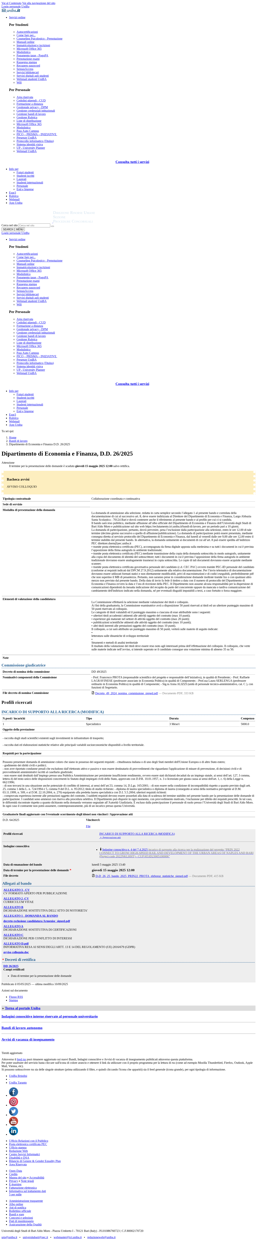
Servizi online (17, 17)
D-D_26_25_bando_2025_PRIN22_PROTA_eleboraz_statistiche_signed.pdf (142, 876)
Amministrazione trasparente (26, 1200)
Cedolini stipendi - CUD (31, 100)
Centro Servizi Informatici (24, 1154)
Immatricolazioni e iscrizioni (33, 45)
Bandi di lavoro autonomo (22, 1028)
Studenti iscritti (25, 175)
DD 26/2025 (10, 966)
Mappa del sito (18, 1177)
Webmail (14, 199)
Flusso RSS (16, 996)
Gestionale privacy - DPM (32, 107)
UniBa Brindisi (18, 1075)
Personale (22, 185)
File (88, 826)
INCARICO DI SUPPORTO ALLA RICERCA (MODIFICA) (137, 833)
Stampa (13, 1000)
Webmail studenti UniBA (32, 79)
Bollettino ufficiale (20, 1211)
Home (12, 437)
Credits (13, 1174)
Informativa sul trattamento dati (27, 1191)
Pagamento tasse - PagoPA (32, 55)
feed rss (21, 1059)
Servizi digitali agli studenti (33, 75)
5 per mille (15, 1194)
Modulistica (23, 52)
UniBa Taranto (18, 1082)
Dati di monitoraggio (21, 1221)
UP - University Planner (31, 147)
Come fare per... (26, 35)
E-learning (15, 1184)
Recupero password (28, 65)
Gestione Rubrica (27, 117)
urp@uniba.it (9, 1237)
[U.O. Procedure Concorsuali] (27, 221)
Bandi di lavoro (18, 440)
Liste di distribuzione (29, 120)
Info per (13, 169)
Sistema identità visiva (30, 144)
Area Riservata (18, 1164)
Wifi (19, 82)
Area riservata (25, 97)
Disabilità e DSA (19, 1157)
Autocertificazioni (27, 31)
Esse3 (12, 192)
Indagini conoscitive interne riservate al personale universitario (50, 1016)
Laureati (21, 179)
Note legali (27, 1181)
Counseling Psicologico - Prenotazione (39, 38)
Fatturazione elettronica (23, 1187)
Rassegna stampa (27, 62)
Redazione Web (18, 1150)
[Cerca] (52, 226)
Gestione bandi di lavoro (31, 114)
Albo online (16, 1204)
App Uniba (15, 202)
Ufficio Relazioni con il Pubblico (28, 1140)
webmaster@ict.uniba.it (68, 1237)
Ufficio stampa (18, 1147)
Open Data (15, 1170)
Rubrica (13, 196)
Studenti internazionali (30, 182)
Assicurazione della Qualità (25, 1224)
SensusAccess (25, 69)
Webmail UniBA (27, 151)
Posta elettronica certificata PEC (28, 1144)
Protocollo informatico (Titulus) (35, 141)
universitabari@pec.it (35, 1237)
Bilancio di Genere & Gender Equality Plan (35, 1161)
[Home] (83, 221)
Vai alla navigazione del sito (38, 3)
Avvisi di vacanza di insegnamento (28, 1039)
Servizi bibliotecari (28, 72)
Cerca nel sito (10, 225)
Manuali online (25, 42)
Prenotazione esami (28, 58)
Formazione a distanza (30, 103)
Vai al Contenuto (11, 3)
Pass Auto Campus (28, 130)
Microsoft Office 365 (29, 48)
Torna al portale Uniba (22, 1008)
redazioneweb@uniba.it (101, 1237)
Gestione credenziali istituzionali (36, 110)
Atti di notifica (17, 1207)
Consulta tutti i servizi (132, 162)
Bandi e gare (16, 1214)
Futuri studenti (25, 172)
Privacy (13, 1181)
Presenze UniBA (27, 137)
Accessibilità (36, 1177)
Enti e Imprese (25, 189)
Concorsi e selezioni (21, 1217)
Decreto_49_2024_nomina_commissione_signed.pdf (126, 693)
